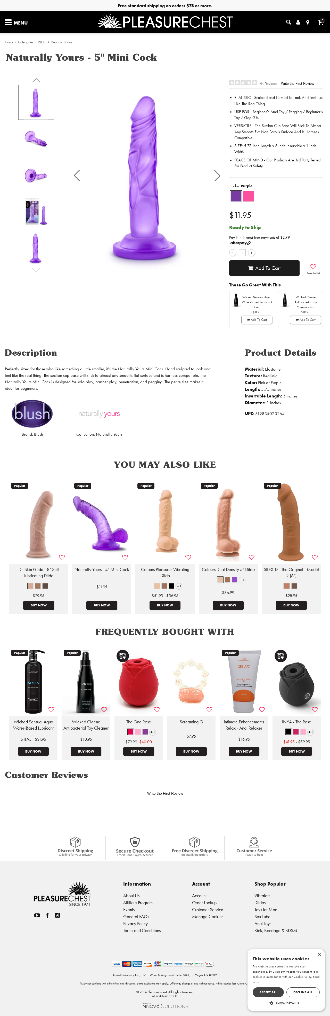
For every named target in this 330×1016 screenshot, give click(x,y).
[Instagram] (57, 915)
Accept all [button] (268, 992)
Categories (25, 42)
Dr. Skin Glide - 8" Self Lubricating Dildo (39, 573)
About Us (131, 895)
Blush (38, 434)
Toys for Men (265, 909)
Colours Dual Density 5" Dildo (228, 569)
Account (199, 895)
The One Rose (138, 722)
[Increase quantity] (251, 252)
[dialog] (286, 980)
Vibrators (262, 895)
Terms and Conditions (142, 930)
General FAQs (136, 916)
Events (129, 909)
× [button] (319, 955)
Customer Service (207, 909)
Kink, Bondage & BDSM (275, 930)
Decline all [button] (303, 992)
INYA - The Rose (296, 722)
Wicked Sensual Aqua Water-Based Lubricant (33, 725)
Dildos (42, 42)
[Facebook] (47, 915)
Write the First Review (297, 83)
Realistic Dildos (61, 42)
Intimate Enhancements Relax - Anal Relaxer (244, 725)
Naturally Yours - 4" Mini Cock (102, 569)
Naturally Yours (109, 434)
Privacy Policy (135, 923)
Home (9, 42)
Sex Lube (262, 916)
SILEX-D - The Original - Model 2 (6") (291, 573)
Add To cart (268, 268)
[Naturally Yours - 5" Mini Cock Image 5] (147, 175)
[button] (76, 175)
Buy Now (39, 605)
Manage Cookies (207, 916)
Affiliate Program (138, 902)
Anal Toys (262, 923)
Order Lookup (204, 902)
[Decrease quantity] (232, 252)
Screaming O (191, 722)
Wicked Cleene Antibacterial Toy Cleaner (86, 725)
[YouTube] (37, 915)
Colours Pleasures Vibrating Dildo (165, 573)
